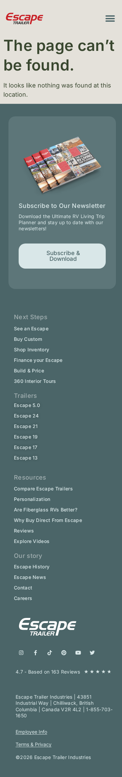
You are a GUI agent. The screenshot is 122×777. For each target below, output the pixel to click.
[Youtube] (78, 652)
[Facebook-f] (35, 652)
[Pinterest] (63, 652)
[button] (110, 18)
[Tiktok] (49, 652)
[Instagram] (21, 652)
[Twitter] (92, 652)
